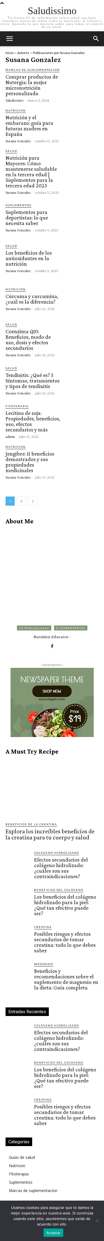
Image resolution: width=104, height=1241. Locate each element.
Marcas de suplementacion (33, 69)
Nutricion (16, 110)
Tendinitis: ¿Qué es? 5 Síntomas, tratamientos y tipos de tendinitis (33, 380)
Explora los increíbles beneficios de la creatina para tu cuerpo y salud (50, 834)
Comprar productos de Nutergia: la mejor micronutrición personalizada (32, 85)
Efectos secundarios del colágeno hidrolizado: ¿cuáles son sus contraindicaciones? (61, 868)
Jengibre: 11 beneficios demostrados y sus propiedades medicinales (30, 462)
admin (10, 436)
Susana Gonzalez (18, 141)
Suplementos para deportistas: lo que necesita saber (27, 217)
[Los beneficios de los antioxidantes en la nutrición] (80, 257)
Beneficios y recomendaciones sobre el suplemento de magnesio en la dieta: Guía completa (66, 979)
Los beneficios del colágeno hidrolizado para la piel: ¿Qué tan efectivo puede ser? (65, 905)
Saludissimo (15, 100)
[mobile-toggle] (9, 38)
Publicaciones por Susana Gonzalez (59, 53)
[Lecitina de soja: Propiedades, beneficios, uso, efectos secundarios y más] (80, 420)
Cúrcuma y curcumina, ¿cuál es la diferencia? (32, 299)
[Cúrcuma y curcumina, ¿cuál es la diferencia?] (80, 298)
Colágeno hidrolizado (56, 852)
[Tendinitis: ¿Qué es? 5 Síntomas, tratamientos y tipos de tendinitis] (80, 380)
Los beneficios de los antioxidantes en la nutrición (29, 258)
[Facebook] (52, 645)
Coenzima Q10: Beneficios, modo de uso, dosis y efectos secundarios (28, 339)
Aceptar (53, 1232)
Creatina (43, 927)
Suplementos (18, 205)
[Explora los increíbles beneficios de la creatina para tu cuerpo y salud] (52, 788)
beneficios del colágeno (58, 889)
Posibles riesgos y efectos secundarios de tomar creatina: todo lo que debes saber (65, 942)
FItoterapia (17, 406)
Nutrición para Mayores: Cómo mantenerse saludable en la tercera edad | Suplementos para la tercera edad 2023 (31, 171)
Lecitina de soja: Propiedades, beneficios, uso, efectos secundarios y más (33, 421)
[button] (96, 38)
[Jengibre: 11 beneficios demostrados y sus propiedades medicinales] (80, 461)
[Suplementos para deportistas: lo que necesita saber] (80, 217)
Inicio (10, 53)
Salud (11, 150)
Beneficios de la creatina (31, 824)
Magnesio (43, 964)
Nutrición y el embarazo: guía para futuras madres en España (29, 125)
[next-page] (33, 501)
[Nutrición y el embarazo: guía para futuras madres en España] (80, 125)
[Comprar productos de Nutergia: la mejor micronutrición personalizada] (80, 84)
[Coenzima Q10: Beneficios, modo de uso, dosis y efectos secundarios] (80, 339)
